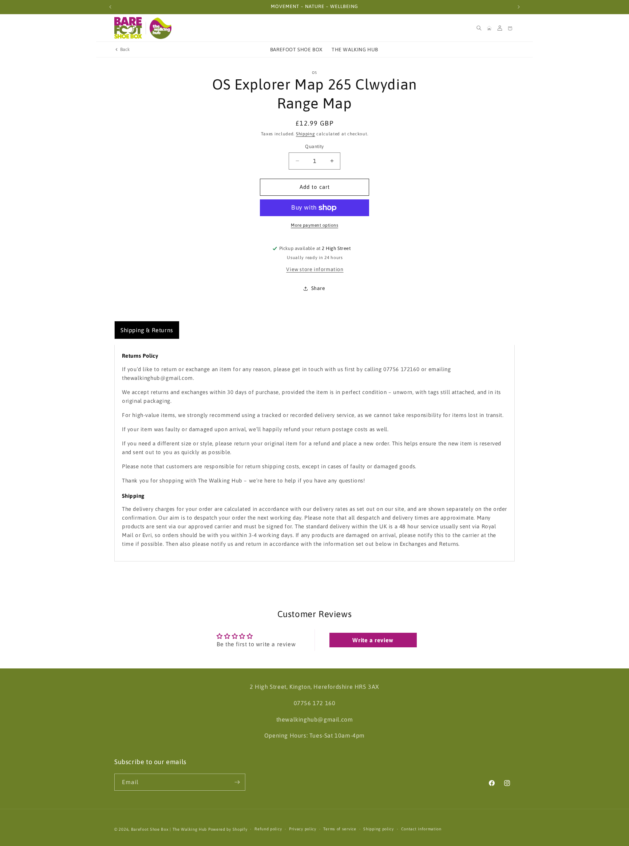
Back (125, 49)
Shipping (305, 133)
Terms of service (339, 829)
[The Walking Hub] (160, 28)
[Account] (500, 28)
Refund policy (268, 829)
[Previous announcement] (110, 7)
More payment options (314, 225)
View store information (314, 269)
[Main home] (489, 28)
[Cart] (510, 28)
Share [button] (318, 288)
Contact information (421, 829)
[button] (479, 28)
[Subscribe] (237, 782)
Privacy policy (302, 829)
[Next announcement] (519, 7)
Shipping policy (378, 829)
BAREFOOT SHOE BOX (296, 49)
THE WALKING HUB (355, 49)
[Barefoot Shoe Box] (128, 28)
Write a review (372, 640)
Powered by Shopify (228, 829)
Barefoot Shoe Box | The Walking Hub (169, 829)
